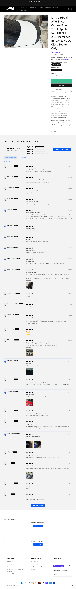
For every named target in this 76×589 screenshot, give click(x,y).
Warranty (33, 569)
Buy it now (62, 85)
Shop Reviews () (23, 157)
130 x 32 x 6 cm (56, 70)
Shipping (53, 54)
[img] (14, 148)
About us (9, 564)
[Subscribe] (70, 574)
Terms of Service (34, 564)
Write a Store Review (62, 149)
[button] (23, 7)
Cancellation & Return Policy (37, 566)
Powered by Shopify (15, 585)
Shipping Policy (34, 561)
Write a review (38, 526)
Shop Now (9, 566)
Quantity (54, 73)
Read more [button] (28, 220)
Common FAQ (10, 573)
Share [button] (54, 131)
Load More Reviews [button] (38, 505)
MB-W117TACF (56, 64)
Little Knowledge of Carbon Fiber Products (15, 570)
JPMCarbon (9, 585)
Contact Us (10, 561)
